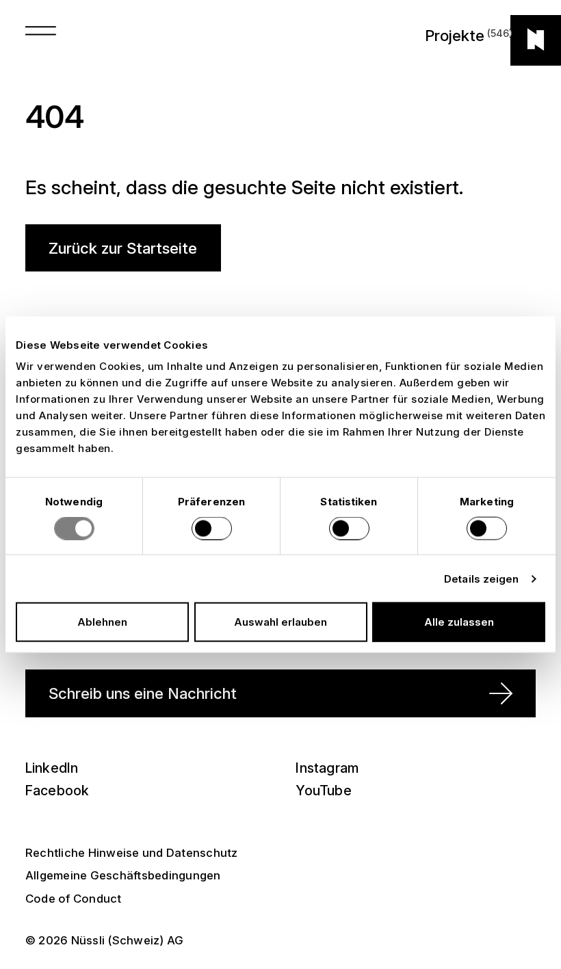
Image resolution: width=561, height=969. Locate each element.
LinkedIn (52, 768)
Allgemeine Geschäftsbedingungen (123, 875)
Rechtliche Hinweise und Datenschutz (131, 853)
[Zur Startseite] (535, 40)
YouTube (323, 790)
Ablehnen (102, 621)
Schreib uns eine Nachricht (143, 693)
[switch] (211, 528)
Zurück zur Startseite (123, 248)
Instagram (327, 768)
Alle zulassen (459, 621)
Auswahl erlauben (280, 621)
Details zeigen (481, 578)
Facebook (57, 790)
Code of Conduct (73, 898)
